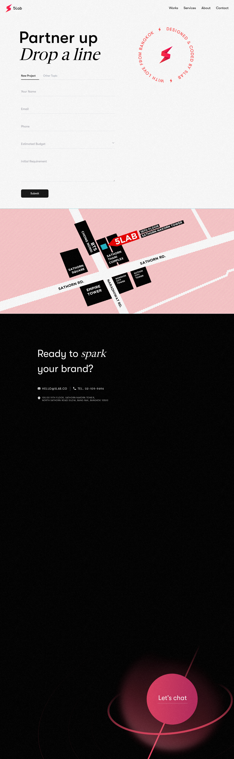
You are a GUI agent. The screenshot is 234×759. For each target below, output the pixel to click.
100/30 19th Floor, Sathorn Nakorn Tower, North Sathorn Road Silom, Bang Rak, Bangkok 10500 (75, 399)
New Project (28, 75)
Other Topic (50, 75)
